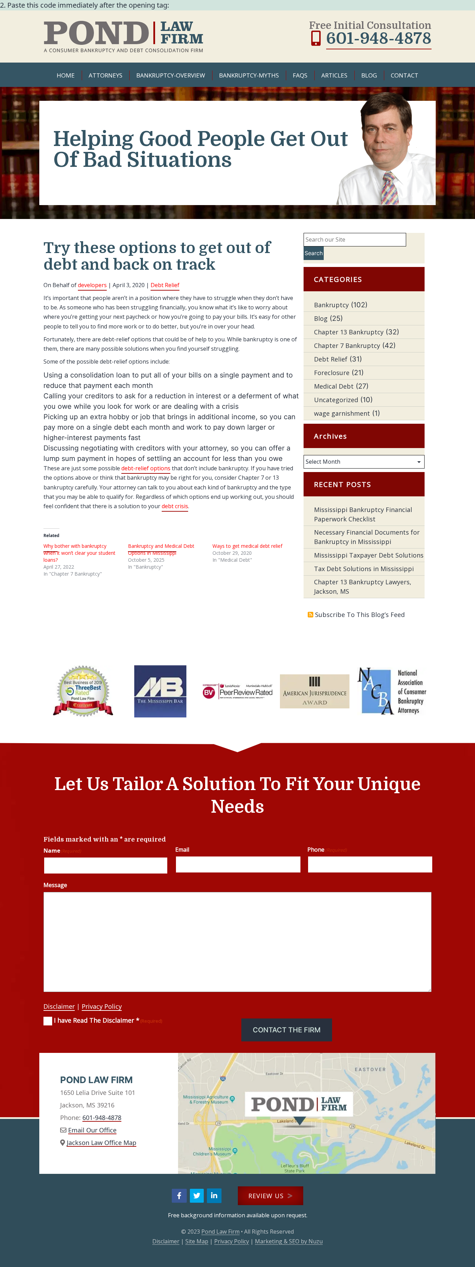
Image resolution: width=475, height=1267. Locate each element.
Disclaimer (59, 1006)
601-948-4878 (379, 39)
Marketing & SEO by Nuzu (289, 1241)
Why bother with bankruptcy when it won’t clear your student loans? (79, 553)
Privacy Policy (102, 1006)
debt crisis (175, 506)
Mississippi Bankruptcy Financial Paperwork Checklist (363, 514)
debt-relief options (145, 468)
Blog (321, 318)
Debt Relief (165, 285)
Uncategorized (336, 400)
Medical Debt (334, 386)
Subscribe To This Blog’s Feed (360, 614)
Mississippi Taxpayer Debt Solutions (369, 555)
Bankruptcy (331, 305)
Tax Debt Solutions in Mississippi (364, 569)
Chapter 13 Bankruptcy (349, 332)
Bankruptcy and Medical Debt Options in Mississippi (161, 549)
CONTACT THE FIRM (287, 1030)
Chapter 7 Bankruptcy (347, 345)
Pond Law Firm (220, 1231)
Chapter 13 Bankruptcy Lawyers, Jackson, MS (362, 586)
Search (314, 253)
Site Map (196, 1241)
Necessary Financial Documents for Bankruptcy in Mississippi (367, 537)
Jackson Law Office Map (101, 1142)
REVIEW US (267, 1196)
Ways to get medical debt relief (247, 546)
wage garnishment (342, 413)
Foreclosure (331, 372)
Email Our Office (92, 1130)
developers (92, 285)
